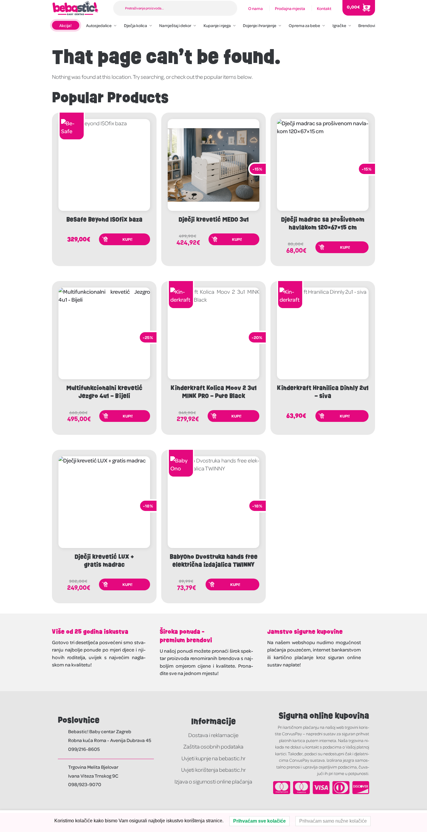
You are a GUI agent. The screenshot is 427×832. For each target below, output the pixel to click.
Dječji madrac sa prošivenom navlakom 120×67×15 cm (322, 223)
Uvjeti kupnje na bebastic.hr (213, 758)
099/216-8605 (84, 749)
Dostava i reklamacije (213, 734)
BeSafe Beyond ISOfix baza (104, 219)
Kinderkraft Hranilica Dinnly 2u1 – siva (323, 392)
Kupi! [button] (127, 239)
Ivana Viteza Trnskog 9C (93, 776)
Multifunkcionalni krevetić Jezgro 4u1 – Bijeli (104, 392)
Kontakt (324, 8)
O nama (255, 8)
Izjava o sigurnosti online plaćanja (213, 781)
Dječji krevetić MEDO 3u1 (214, 219)
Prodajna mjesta (290, 8)
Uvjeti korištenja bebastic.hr (213, 769)
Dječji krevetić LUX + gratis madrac (104, 561)
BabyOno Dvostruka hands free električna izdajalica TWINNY (214, 561)
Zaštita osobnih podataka (213, 746)
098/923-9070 (84, 784)
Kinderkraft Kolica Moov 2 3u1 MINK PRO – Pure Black (214, 392)
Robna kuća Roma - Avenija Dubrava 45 (109, 740)
